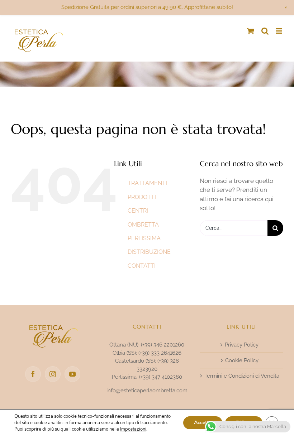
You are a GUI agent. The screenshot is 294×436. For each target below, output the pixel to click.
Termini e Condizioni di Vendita (241, 376)
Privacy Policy (242, 344)
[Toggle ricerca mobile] (265, 31)
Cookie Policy (242, 360)
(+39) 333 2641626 (159, 353)
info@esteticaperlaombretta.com (147, 390)
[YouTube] (72, 374)
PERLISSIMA (144, 238)
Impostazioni (133, 429)
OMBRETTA (143, 224)
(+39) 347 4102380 (160, 377)
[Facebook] (33, 374)
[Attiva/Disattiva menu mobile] (279, 31)
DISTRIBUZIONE (149, 251)
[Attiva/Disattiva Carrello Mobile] (250, 31)
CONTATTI (142, 265)
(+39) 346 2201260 (162, 344)
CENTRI (138, 210)
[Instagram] (53, 374)
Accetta (203, 422)
